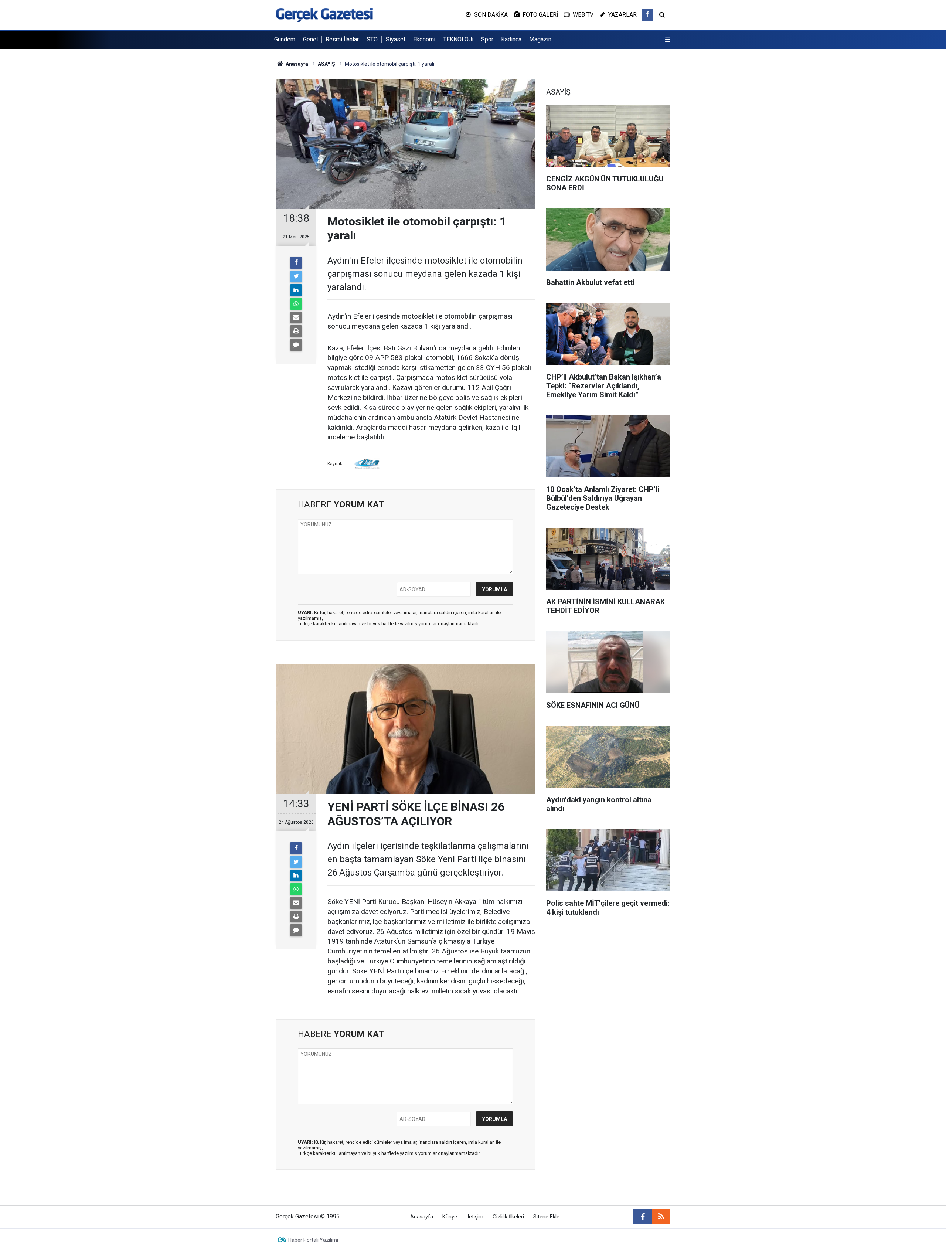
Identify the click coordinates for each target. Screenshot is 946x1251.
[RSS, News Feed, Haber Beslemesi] (661, 1216)
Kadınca (511, 39)
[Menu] (667, 40)
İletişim (474, 1217)
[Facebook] (296, 263)
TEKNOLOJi (458, 39)
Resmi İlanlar (342, 39)
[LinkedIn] (296, 290)
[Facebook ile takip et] (647, 15)
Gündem (284, 39)
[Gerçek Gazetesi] (324, 14)
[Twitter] (296, 276)
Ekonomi (424, 39)
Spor (487, 39)
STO (372, 39)
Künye (449, 1217)
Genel (310, 39)
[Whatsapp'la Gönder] (296, 304)
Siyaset (395, 39)
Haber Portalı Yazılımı (313, 1240)
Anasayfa (421, 1217)
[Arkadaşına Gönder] (296, 317)
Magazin (540, 39)
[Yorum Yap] (296, 345)
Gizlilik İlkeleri (508, 1217)
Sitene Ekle (546, 1217)
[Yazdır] (296, 331)
